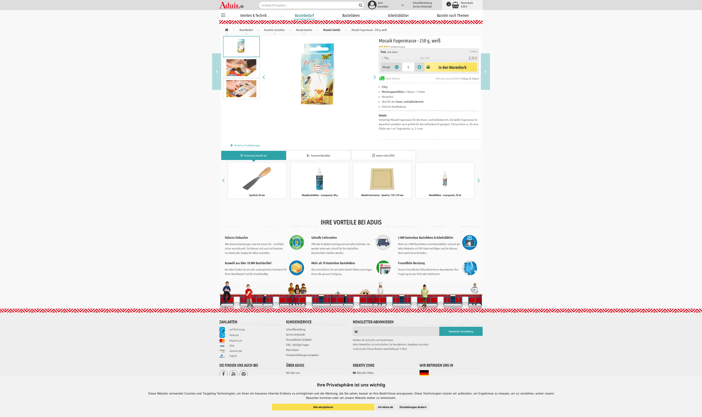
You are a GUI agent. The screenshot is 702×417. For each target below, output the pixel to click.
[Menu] (223, 14)
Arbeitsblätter (398, 15)
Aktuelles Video (365, 372)
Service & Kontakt (422, 6)
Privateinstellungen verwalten (302, 355)
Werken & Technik (253, 15)
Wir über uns (293, 372)
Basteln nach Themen (453, 15)
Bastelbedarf (304, 15)
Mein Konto (292, 349)
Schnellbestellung (422, 2)
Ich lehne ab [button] (385, 407)
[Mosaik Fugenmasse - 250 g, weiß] (319, 77)
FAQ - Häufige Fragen (297, 344)
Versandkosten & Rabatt (299, 339)
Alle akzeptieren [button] (323, 407)
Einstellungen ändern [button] (413, 407)
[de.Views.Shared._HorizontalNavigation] (226, 30)
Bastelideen (351, 15)
